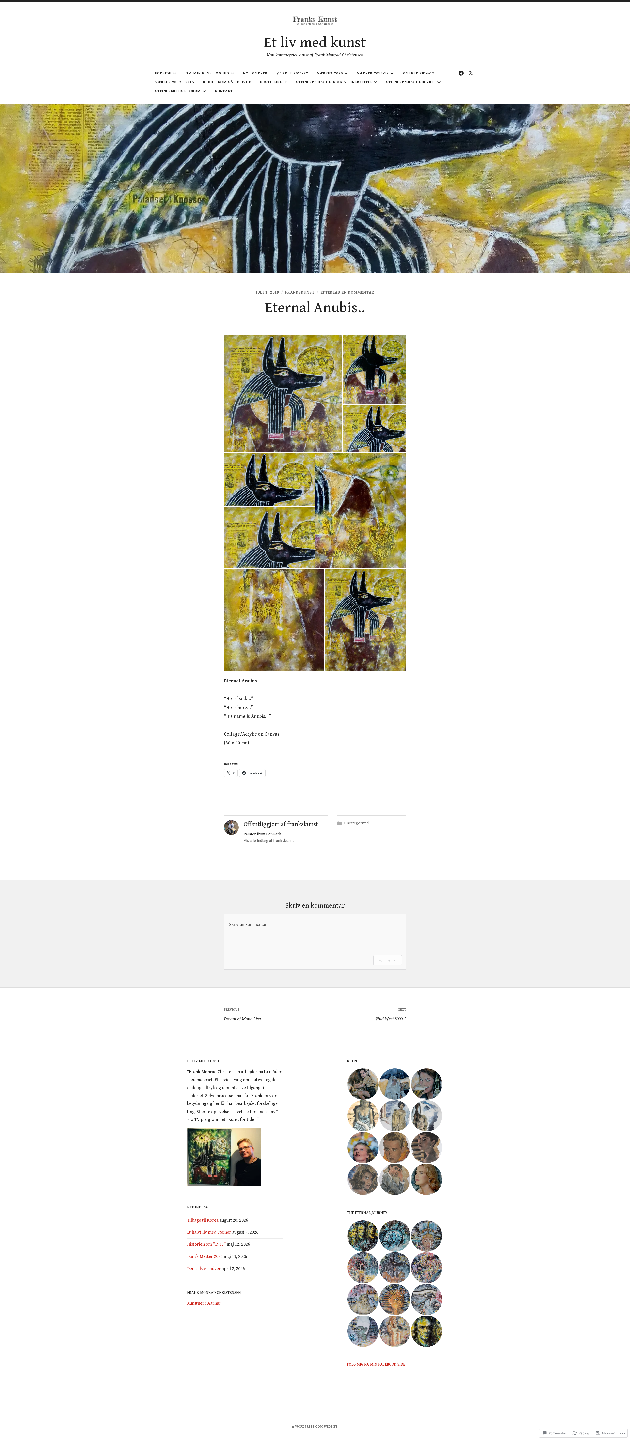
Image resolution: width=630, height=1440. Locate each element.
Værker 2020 (330, 73)
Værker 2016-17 (418, 73)
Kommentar (387, 960)
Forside (163, 73)
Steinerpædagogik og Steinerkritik (334, 82)
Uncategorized (356, 823)
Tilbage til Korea (203, 1220)
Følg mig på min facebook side (376, 1364)
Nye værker (255, 73)
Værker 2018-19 (373, 73)
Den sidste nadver (204, 1268)
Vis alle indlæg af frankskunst (269, 840)
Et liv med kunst (315, 42)
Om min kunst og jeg (207, 73)
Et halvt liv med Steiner (209, 1232)
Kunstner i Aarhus (204, 1303)
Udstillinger (273, 82)
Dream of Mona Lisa (242, 1015)
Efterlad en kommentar (347, 292)
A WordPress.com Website (314, 1427)
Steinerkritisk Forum (178, 91)
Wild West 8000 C (390, 1015)
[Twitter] (471, 73)
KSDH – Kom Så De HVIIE (227, 82)
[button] (283, 393)
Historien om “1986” (206, 1244)
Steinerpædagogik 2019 (411, 82)
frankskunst (300, 292)
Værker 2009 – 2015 (174, 82)
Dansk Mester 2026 (205, 1256)
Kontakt (224, 91)
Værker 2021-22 (292, 73)
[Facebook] (461, 73)
